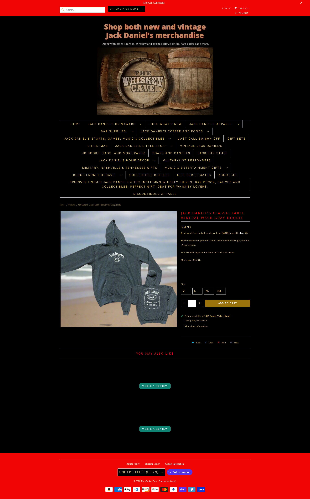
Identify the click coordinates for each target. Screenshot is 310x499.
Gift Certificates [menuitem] (194, 175)
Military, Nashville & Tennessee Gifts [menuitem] (119, 167)
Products (71, 205)
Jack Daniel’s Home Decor (125, 160)
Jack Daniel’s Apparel (212, 124)
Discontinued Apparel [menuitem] (155, 193)
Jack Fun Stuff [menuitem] (213, 153)
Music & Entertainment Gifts (194, 167)
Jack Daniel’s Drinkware (113, 124)
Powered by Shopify (167, 481)
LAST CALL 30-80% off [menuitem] (199, 138)
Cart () (243, 8)
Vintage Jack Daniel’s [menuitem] (201, 145)
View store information (196, 326)
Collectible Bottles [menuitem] (149, 175)
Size (183, 284)
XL (207, 291)
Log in (226, 8)
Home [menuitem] (76, 124)
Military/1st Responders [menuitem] (187, 160)
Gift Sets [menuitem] (236, 138)
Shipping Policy (152, 464)
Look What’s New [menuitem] (165, 124)
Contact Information (174, 464)
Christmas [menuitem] (98, 145)
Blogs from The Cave (96, 175)
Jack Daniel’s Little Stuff (142, 145)
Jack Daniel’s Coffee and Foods (173, 131)
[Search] (63, 10)
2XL (219, 291)
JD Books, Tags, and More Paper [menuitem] (113, 153)
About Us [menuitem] (227, 175)
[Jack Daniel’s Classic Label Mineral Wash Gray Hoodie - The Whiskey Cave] (119, 269)
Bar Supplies (115, 131)
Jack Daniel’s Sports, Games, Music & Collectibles (115, 138)
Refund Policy (133, 464)
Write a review (155, 386)
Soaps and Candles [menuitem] (171, 153)
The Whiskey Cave (149, 481)
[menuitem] (115, 124)
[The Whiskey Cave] (155, 69)
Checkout (242, 13)
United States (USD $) (125, 9)
